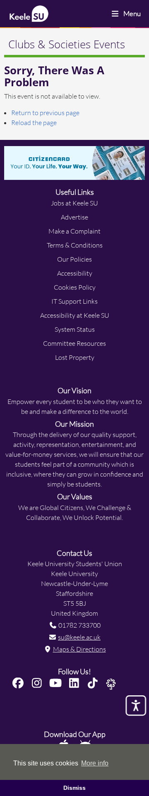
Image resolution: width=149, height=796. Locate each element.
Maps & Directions (79, 649)
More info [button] (94, 763)
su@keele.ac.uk (79, 637)
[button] (20, 683)
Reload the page (34, 122)
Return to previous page (45, 112)
